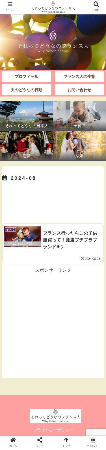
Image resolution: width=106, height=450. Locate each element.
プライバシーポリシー (53, 430)
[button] (95, 443)
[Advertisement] (53, 201)
